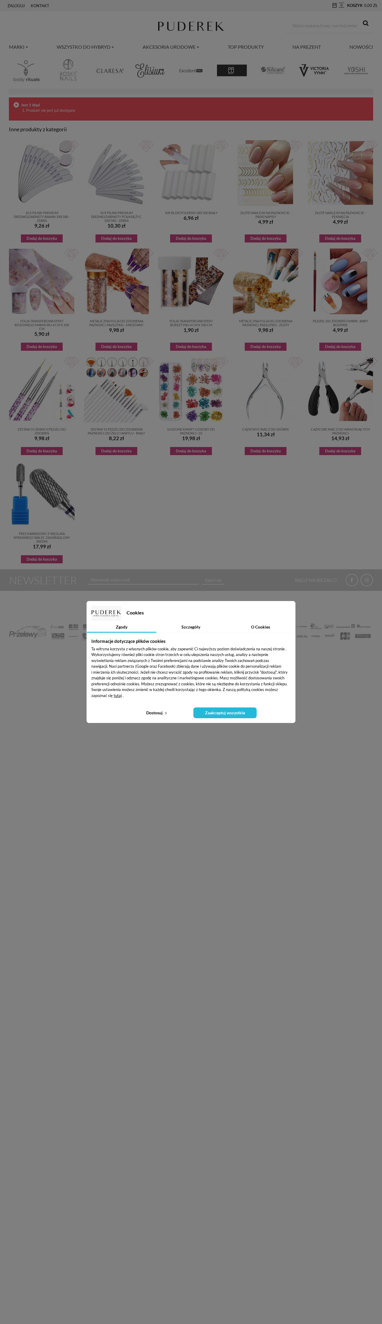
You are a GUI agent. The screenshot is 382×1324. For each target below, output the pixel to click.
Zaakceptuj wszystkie (225, 712)
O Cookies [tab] (260, 626)
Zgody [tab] (121, 626)
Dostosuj (155, 712)
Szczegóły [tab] (190, 626)
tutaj (118, 695)
